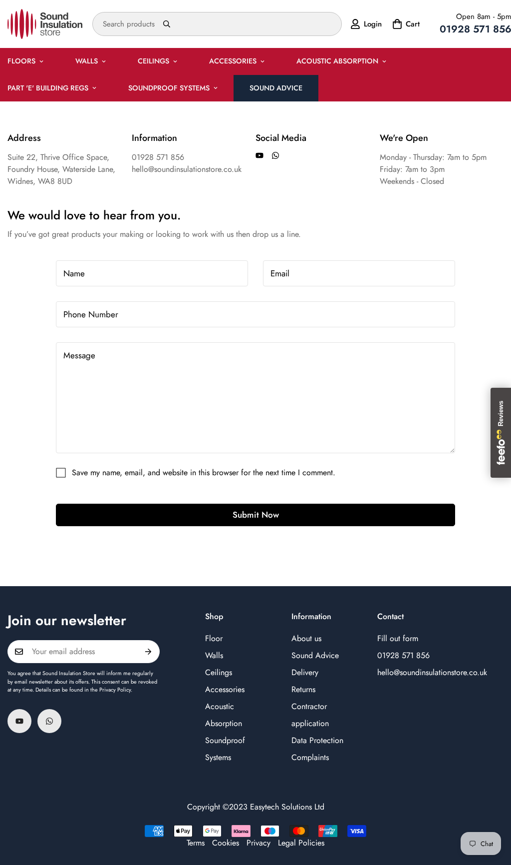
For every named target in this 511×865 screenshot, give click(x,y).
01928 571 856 (403, 655)
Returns (303, 689)
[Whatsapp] (275, 155)
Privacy (258, 843)
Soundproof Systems (169, 88)
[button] (405, 23)
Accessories (232, 61)
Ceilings (153, 61)
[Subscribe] (148, 651)
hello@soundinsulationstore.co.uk (432, 672)
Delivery (304, 672)
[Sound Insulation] (44, 24)
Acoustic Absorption (337, 61)
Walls (86, 61)
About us (306, 638)
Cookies (225, 843)
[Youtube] (259, 155)
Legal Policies (301, 843)
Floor (214, 638)
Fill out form (397, 638)
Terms (196, 843)
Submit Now (256, 515)
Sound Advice (276, 88)
